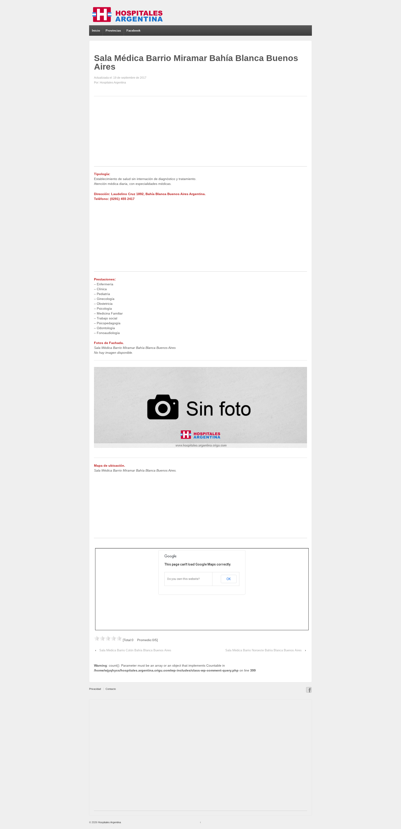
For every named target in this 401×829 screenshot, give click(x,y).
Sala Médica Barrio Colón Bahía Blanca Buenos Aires (135, 650)
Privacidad (95, 689)
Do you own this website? (183, 579)
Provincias (113, 30)
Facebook (133, 30)
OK (228, 579)
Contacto (111, 689)
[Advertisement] (200, 133)
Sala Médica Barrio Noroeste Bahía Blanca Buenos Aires (263, 650)
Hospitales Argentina (109, 822)
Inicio (96, 30)
